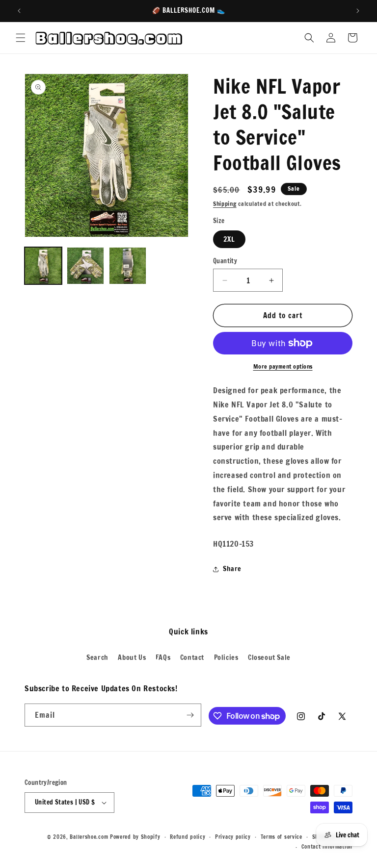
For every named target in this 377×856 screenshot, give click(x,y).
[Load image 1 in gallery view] (43, 265)
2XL (229, 239)
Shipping (225, 204)
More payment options (283, 366)
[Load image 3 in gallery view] (127, 265)
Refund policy (187, 837)
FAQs (163, 657)
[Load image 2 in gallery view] (85, 265)
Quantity (225, 260)
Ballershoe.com (89, 837)
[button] (20, 38)
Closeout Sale (269, 657)
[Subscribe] (190, 715)
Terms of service (281, 837)
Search (97, 657)
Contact (192, 657)
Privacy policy (233, 837)
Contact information (326, 847)
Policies (226, 657)
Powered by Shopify (135, 837)
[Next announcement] (358, 11)
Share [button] (232, 569)
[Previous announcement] (19, 11)
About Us (132, 657)
